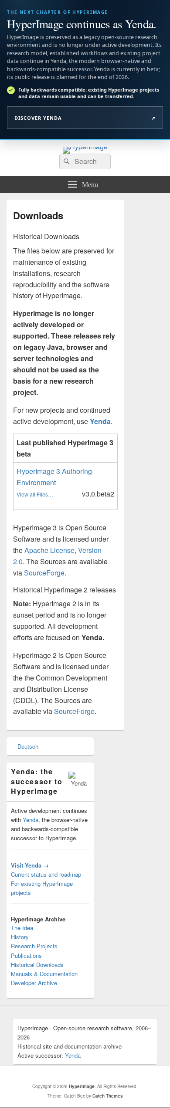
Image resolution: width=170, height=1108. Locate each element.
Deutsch (27, 746)
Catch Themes (107, 1096)
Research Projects (34, 946)
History (20, 937)
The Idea (22, 928)
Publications (26, 955)
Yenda (30, 819)
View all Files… (35, 494)
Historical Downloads (37, 964)
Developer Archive (34, 983)
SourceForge (44, 573)
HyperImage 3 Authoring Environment (54, 476)
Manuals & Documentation (44, 974)
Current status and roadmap (46, 874)
